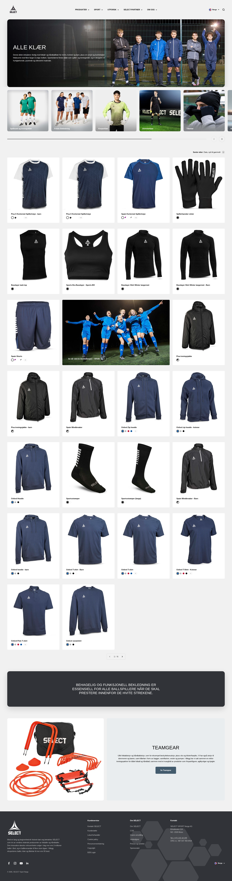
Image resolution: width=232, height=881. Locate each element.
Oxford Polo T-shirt (19, 641)
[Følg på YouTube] (21, 863)
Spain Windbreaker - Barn (187, 499)
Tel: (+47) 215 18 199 (178, 838)
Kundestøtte (92, 831)
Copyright (91, 848)
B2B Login (91, 852)
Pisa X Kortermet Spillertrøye (78, 214)
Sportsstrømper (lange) (131, 499)
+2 (135, 573)
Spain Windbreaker (74, 427)
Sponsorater (135, 848)
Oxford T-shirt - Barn (75, 570)
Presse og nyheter (137, 844)
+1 (135, 431)
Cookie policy (92, 839)
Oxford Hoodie (17, 499)
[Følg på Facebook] (9, 863)
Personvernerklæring (95, 844)
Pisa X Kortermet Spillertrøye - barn (26, 214)
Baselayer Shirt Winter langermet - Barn (193, 285)
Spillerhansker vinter (185, 214)
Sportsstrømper (73, 499)
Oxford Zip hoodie (129, 427)
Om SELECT (135, 826)
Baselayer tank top (19, 285)
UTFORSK (112, 10)
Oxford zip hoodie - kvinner (187, 427)
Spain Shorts (16, 356)
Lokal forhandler (93, 835)
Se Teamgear (165, 770)
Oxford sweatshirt (73, 641)
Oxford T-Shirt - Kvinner (186, 570)
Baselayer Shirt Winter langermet (135, 285)
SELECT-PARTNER (132, 10)
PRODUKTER (81, 10)
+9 (25, 360)
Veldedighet (134, 839)
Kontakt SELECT (94, 826)
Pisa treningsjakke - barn (21, 427)
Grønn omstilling (136, 835)
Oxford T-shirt (127, 570)
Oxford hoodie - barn (20, 570)
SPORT (97, 10)
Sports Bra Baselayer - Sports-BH (80, 285)
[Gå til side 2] (122, 657)
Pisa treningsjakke (184, 356)
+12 (136, 217)
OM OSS (151, 10)
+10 (26, 217)
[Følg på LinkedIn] (27, 863)
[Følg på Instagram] (15, 863)
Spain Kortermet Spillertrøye (133, 214)
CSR (132, 831)
